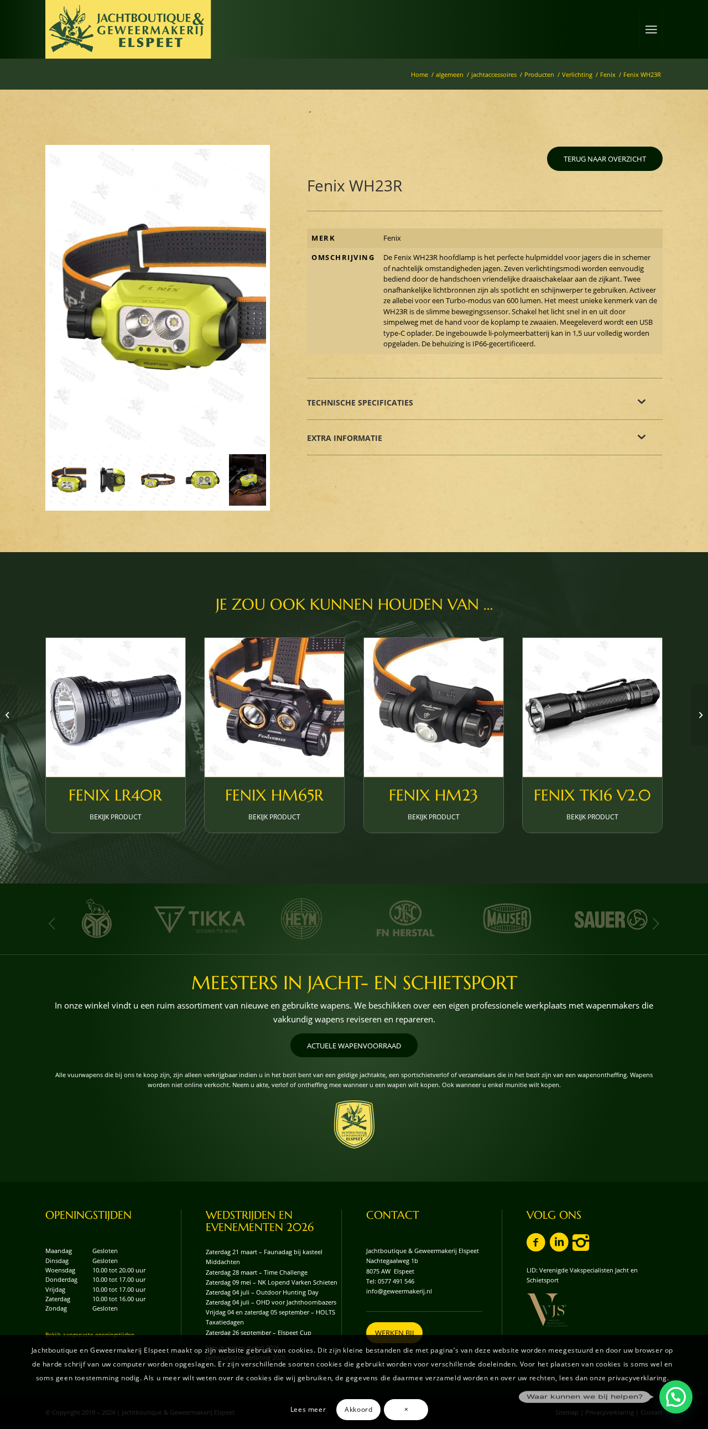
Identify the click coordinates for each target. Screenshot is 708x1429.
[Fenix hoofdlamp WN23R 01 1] (157, 298)
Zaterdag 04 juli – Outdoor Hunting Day (262, 1292)
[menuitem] (651, 29)
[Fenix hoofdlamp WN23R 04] (112, 479)
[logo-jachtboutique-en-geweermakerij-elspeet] (128, 29)
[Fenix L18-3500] (8, 714)
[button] (676, 1397)
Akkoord (358, 1409)
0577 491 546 (396, 1281)
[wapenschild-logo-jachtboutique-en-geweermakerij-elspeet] (354, 1124)
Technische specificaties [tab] (360, 402)
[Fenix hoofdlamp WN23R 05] (247, 479)
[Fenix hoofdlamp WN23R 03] (202, 479)
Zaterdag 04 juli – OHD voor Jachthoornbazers (271, 1302)
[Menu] (651, 29)
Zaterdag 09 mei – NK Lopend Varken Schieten (271, 1282)
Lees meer (308, 1409)
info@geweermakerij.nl (399, 1291)
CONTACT (392, 1215)
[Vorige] (52, 923)
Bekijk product (116, 817)
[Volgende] (656, 923)
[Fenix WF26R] (699, 714)
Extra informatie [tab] (344, 438)
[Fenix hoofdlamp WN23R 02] (157, 479)
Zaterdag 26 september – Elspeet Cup (258, 1332)
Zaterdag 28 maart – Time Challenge (257, 1272)
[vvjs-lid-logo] (547, 1310)
